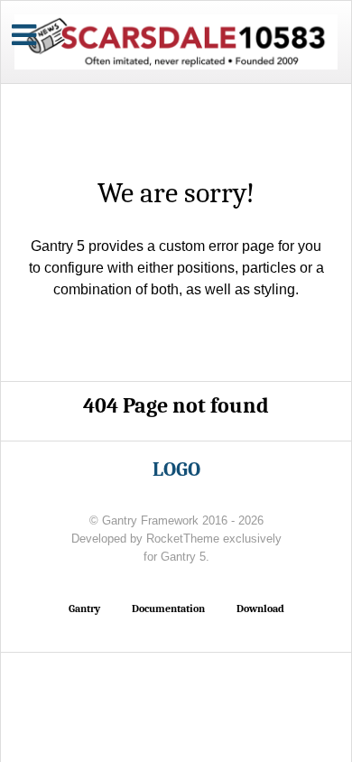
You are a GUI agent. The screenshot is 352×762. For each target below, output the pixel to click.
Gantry (84, 608)
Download (260, 608)
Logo (176, 469)
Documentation (168, 608)
